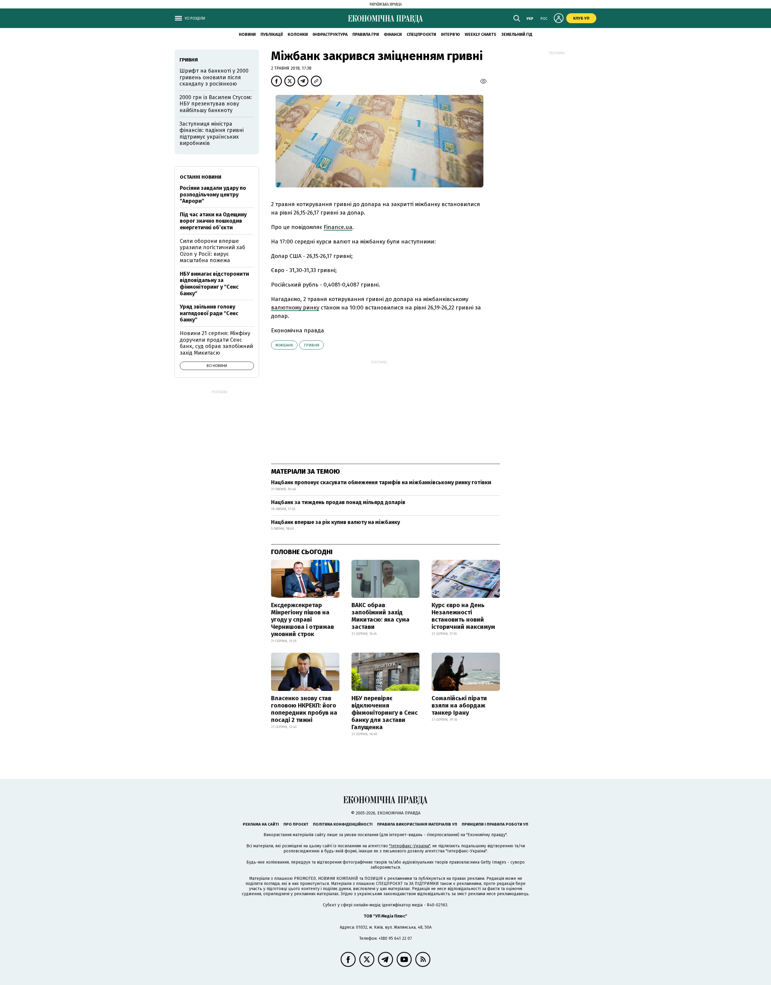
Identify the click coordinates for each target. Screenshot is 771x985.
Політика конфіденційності (343, 824)
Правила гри (365, 34)
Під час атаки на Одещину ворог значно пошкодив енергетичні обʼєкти (213, 221)
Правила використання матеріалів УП (417, 824)
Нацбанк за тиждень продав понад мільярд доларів (338, 502)
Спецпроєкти (421, 34)
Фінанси (393, 34)
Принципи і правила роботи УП (495, 824)
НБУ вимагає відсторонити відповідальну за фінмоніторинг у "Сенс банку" (214, 284)
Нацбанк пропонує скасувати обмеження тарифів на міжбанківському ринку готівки (381, 482)
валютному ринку (295, 307)
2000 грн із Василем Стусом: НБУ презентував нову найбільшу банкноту (215, 104)
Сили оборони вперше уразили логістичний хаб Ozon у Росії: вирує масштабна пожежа (212, 251)
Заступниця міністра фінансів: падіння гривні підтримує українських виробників (211, 134)
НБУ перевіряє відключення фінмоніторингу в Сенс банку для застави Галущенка (384, 713)
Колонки (298, 34)
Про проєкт (295, 824)
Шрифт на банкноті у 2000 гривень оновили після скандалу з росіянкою (213, 77)
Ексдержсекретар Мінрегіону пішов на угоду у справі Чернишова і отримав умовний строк (302, 619)
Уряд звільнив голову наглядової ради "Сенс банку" (209, 313)
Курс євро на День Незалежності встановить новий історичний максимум (463, 615)
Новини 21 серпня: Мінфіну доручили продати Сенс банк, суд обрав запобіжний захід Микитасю (216, 343)
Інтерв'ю (450, 34)
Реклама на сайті (261, 824)
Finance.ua (338, 227)
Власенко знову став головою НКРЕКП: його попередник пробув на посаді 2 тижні (304, 709)
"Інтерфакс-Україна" (409, 846)
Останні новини (200, 177)
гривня (311, 345)
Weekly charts (480, 34)
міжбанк (284, 345)
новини (247, 34)
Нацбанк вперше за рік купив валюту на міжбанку (335, 522)
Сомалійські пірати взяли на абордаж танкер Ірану (459, 705)
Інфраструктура (330, 34)
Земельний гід (516, 34)
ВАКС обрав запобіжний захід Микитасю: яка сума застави (380, 615)
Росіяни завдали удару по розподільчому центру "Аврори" (213, 194)
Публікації (272, 34)
